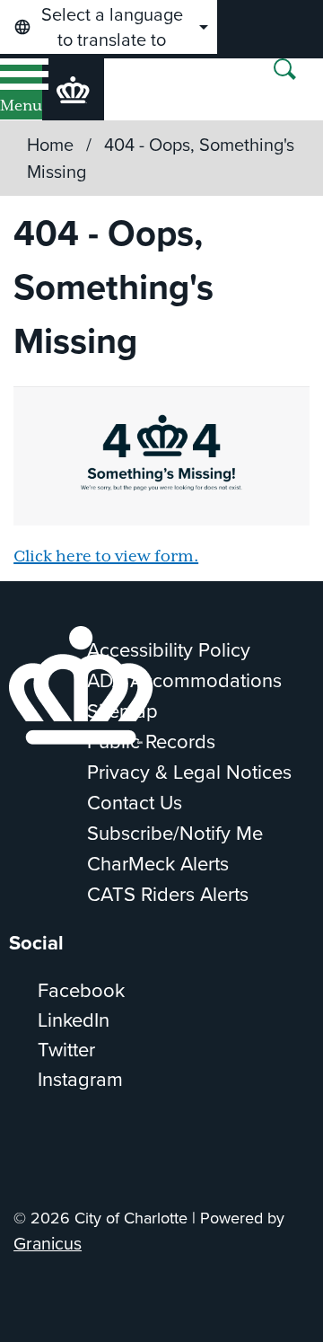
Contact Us (134, 802)
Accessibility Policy (168, 650)
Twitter (66, 1049)
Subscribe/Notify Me (175, 833)
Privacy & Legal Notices (189, 772)
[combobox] (108, 27)
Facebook (81, 990)
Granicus (47, 1244)
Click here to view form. (105, 557)
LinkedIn (73, 1020)
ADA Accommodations (184, 680)
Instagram (80, 1079)
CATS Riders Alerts (168, 894)
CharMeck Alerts (158, 863)
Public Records (151, 741)
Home (50, 144)
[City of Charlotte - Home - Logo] (73, 89)
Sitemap (122, 711)
